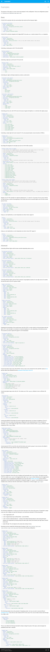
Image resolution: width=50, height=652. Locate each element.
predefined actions (5, 612)
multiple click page (35, 478)
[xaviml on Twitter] (46, 650)
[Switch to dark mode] (45, 1)
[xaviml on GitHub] (48, 650)
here (47, 368)
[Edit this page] (48, 7)
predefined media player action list (25, 370)
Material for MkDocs (8, 650)
